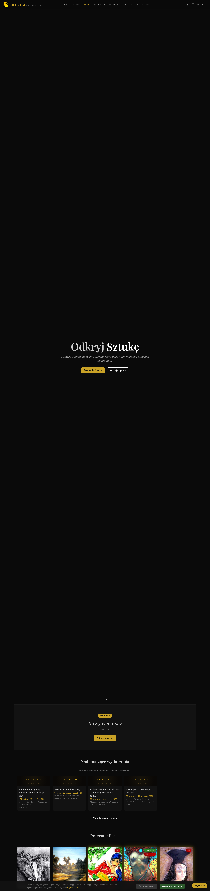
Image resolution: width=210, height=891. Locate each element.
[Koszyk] (188, 4)
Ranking (146, 5)
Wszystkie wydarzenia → (105, 818)
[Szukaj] (183, 4)
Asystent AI (200, 886)
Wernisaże (115, 5)
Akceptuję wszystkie (172, 886)
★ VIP (87, 5)
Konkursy (99, 5)
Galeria (63, 5)
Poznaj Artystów (118, 370)
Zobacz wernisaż (105, 738)
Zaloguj (202, 5)
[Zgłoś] (193, 4)
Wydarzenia (131, 5)
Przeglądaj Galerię (93, 370)
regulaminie (72, 887)
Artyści (75, 5)
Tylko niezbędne (147, 886)
